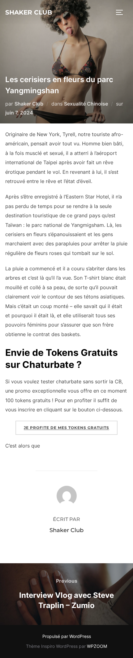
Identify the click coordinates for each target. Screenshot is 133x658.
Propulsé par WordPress (66, 636)
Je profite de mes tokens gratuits (66, 427)
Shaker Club (28, 12)
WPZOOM (97, 646)
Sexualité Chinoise (86, 104)
